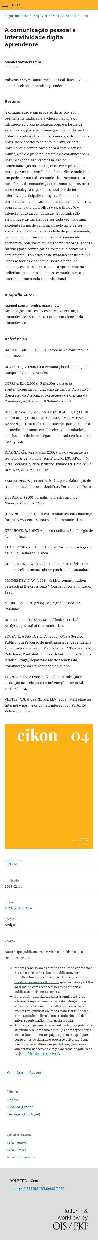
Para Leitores (17, 1143)
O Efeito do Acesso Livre (40, 1053)
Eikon (16, 5)
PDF (14, 864)
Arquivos (40, 16)
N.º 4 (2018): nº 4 (64, 16)
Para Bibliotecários (21, 1157)
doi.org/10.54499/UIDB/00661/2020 (37, 1188)
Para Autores (16, 1150)
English (13, 1100)
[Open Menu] (5, 5)
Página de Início (16, 16)
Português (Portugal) (23, 1114)
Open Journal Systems (24, 1072)
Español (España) (21, 1107)
